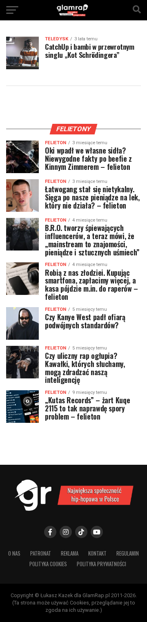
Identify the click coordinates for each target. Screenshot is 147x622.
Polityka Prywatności (101, 564)
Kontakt (97, 553)
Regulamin (127, 553)
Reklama (69, 553)
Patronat (40, 553)
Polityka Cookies (48, 564)
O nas (14, 553)
